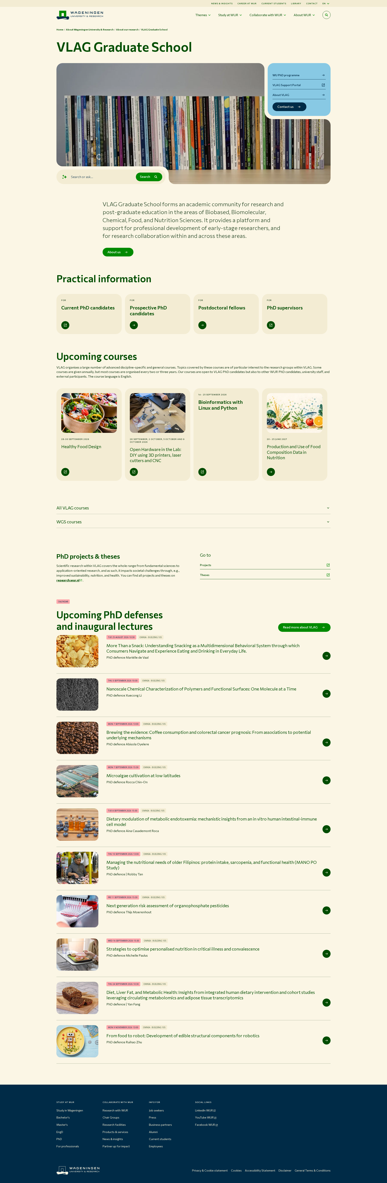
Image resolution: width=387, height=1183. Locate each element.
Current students (273, 3)
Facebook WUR (205, 1124)
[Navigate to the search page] (326, 15)
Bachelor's (63, 1117)
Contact (312, 3)
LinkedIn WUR (204, 1110)
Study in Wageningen (69, 1110)
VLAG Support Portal (287, 85)
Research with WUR (115, 1110)
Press (152, 1117)
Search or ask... (82, 177)
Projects (205, 565)
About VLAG (281, 95)
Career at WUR (247, 3)
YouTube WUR (204, 1117)
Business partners (160, 1124)
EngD (59, 1132)
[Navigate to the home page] (79, 15)
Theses (204, 575)
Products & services (115, 1132)
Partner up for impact (116, 1146)
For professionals (67, 1146)
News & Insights (222, 3)
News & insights (113, 1139)
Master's (62, 1124)
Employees (156, 1146)
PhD (59, 1139)
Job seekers (156, 1110)
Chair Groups (111, 1117)
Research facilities (114, 1124)
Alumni (153, 1132)
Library (296, 3)
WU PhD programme (286, 75)
